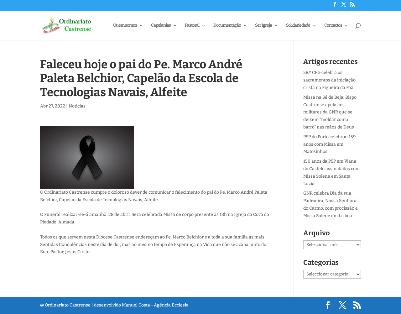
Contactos (333, 25)
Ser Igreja (263, 25)
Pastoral (192, 25)
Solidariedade (298, 25)
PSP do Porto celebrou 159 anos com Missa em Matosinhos (329, 144)
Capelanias (161, 25)
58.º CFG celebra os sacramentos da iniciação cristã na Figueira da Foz (329, 80)
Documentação (227, 25)
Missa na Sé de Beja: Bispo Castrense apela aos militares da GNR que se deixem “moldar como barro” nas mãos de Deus (330, 112)
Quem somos (125, 25)
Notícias (77, 106)
